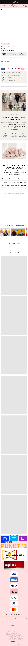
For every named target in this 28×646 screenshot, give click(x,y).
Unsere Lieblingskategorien (14, 614)
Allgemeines (14, 618)
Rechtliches (13, 625)
